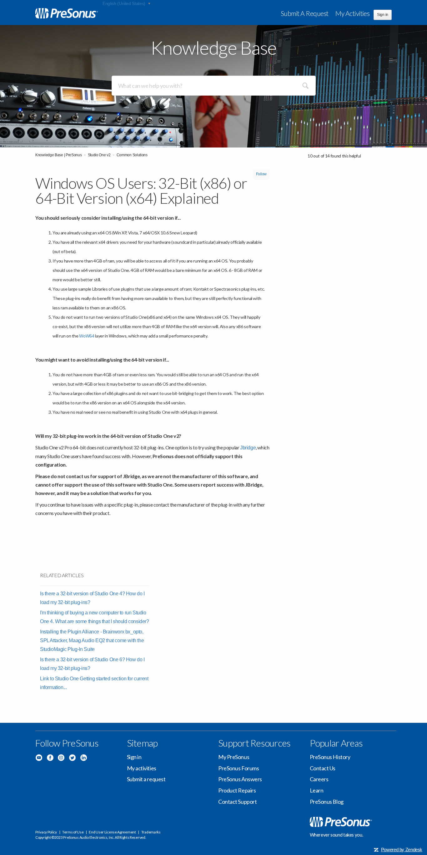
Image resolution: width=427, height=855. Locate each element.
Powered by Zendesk (401, 849)
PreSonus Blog (327, 801)
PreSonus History (330, 756)
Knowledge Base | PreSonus (58, 155)
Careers (319, 779)
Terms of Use (72, 832)
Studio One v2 (99, 155)
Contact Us (323, 768)
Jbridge (248, 447)
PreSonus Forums (238, 768)
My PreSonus (233, 756)
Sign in (134, 756)
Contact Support (237, 801)
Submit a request (305, 13)
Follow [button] (261, 174)
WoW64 (86, 335)
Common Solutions (132, 155)
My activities (352, 13)
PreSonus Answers (240, 779)
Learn (317, 790)
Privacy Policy (46, 832)
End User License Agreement (112, 832)
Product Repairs (237, 790)
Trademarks (151, 832)
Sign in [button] (382, 14)
